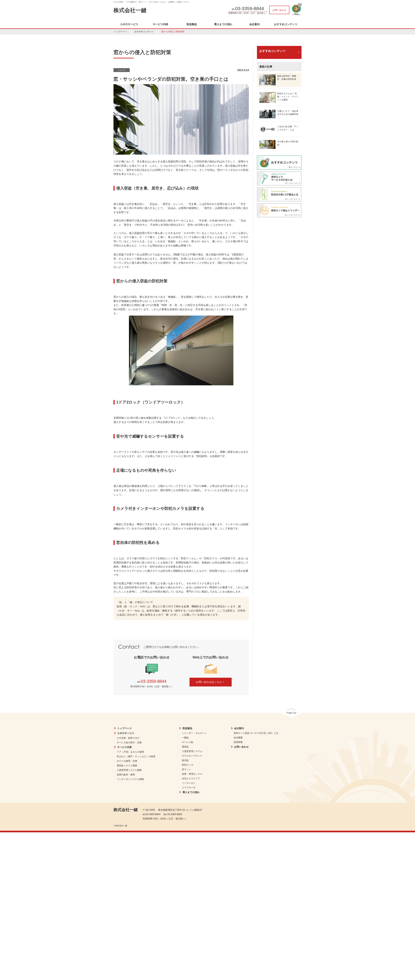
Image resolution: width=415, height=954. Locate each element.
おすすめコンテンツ (285, 24)
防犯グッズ (187, 765)
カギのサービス (129, 24)
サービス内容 (160, 24)
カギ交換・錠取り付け (128, 738)
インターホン (189, 783)
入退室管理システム (192, 751)
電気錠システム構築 (127, 765)
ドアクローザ (189, 787)
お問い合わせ (279, 10)
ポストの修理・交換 (127, 761)
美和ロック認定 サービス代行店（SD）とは (256, 733)
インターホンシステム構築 (130, 779)
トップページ (120, 31)
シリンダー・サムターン (194, 733)
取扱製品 (192, 24)
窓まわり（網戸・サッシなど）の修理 (136, 756)
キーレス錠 (187, 742)
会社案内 (254, 24)
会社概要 (238, 737)
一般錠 (185, 737)
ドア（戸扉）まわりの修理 (130, 752)
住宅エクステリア (191, 778)
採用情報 (238, 742)
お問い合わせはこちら (209, 682)
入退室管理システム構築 (129, 770)
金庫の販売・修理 (126, 774)
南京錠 (185, 760)
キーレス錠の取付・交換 (129, 742)
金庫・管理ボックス (192, 774)
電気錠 (185, 746)
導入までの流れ (223, 24)
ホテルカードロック (192, 755)
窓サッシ (186, 769)
